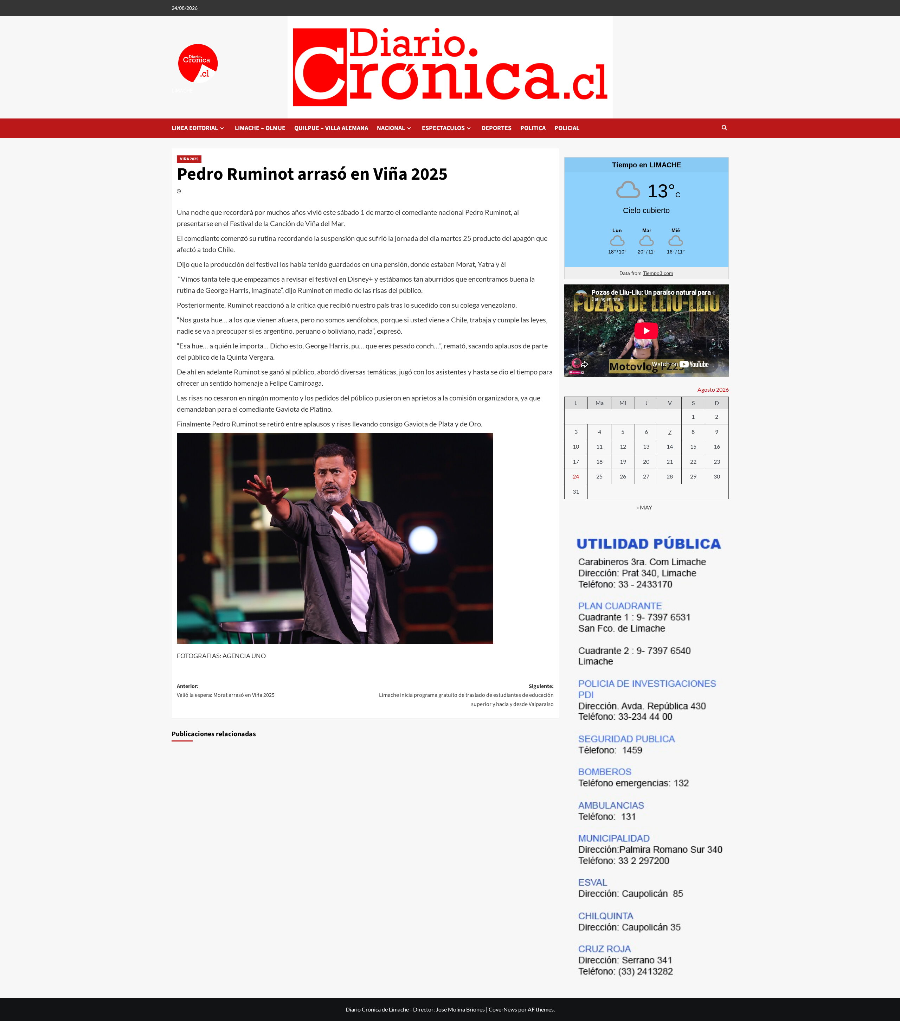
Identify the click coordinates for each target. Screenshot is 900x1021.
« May (644, 507)
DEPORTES (497, 128)
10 (576, 446)
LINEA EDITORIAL (195, 128)
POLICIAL (566, 128)
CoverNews (503, 1009)
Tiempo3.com (658, 273)
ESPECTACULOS (443, 128)
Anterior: (226, 690)
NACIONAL (391, 128)
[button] (724, 128)
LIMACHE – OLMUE (260, 128)
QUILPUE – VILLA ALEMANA (331, 128)
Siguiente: (466, 695)
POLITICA (533, 128)
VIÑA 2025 (189, 159)
